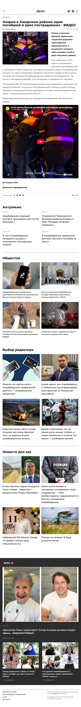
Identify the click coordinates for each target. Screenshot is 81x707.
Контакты (6, 699)
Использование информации (14, 694)
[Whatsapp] (20, 195)
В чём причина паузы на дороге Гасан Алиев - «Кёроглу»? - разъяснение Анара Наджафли (21, 489)
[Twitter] (17, 195)
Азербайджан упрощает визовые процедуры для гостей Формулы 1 (21, 219)
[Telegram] (23, 195)
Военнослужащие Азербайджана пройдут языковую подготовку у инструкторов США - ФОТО (56, 294)
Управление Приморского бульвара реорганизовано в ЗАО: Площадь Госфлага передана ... (58, 220)
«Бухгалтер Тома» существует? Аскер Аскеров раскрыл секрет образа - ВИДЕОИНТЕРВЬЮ (39, 631)
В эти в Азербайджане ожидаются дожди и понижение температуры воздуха (17, 240)
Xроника (5, 212)
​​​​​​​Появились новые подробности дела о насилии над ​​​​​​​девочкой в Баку (58, 333)
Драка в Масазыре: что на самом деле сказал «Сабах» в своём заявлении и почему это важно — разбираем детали (59, 434)
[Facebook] (14, 195)
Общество (7, 17)
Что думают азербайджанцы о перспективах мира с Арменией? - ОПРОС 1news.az (58, 674)
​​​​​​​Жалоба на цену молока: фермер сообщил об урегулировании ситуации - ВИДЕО (20, 334)
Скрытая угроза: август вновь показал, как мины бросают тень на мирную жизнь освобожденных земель (19, 434)
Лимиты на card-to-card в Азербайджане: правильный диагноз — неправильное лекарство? (19, 389)
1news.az (55, 693)
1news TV (5, 625)
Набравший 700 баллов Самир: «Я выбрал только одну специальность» (20, 540)
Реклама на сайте (9, 692)
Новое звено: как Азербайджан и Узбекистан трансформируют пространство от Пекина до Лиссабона (59, 389)
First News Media (9, 29)
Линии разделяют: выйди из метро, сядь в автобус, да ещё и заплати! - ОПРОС (19, 674)
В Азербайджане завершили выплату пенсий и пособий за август (59, 238)
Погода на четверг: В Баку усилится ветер (56, 539)
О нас (5, 697)
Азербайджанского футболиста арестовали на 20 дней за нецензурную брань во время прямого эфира (20, 294)
